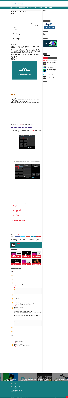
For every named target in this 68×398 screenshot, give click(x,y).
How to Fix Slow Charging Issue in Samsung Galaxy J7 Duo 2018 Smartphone (37, 256)
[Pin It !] (38, 236)
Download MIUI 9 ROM (15, 387)
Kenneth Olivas (16, 294)
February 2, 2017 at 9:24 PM (20, 282)
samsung (18, 234)
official (15, 234)
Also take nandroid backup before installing (29, 103)
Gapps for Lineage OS (29, 7)
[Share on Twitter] (23, 236)
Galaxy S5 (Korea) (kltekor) (17, 212)
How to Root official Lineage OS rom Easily (18, 220)
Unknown (15, 307)
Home (12, 0)
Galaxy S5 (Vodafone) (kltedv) (17, 210)
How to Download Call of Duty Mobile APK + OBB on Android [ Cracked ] (51, 77)
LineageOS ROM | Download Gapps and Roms (16, 397)
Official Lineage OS (40, 7)
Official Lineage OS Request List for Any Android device (51, 73)
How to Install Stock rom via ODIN (16, 386)
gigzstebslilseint (16, 298)
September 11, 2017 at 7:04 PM (20, 344)
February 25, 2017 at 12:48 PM (19, 302)
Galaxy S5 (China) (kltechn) (17, 206)
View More (54, 60)
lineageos (13, 234)
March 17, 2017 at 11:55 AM (20, 307)
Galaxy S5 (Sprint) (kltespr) (17, 214)
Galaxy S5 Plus (15, 42)
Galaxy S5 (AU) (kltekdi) (16, 211)
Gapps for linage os (32, 130)
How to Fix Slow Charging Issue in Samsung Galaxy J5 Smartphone (15, 256)
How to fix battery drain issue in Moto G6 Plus (16, 264)
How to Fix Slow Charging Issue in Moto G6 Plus (25, 264)
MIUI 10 (46, 7)
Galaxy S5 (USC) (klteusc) (16, 215)
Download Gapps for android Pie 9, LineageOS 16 (18, 390)
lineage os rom (21, 124)
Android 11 (50, 7)
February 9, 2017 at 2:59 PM (21, 294)
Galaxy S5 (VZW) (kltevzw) (17, 216)
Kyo (14, 278)
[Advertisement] (26, 18)
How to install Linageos (22, 7)
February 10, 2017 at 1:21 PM (22, 298)
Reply (15, 285)
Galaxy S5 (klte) (15, 205)
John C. (15, 302)
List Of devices (15, 7)
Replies (15, 287)
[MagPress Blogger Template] (17, 4)
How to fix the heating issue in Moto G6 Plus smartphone (36, 264)
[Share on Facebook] (17, 236)
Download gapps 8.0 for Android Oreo (16, 389)
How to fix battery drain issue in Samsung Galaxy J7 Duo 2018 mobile (26, 256)
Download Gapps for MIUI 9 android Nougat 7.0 (17, 388)
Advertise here (14, 391)
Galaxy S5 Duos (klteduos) (17, 209)
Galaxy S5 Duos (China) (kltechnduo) (18, 207)
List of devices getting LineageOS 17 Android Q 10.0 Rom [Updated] (51, 70)
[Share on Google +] (28, 236)
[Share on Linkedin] (33, 236)
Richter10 (15, 282)
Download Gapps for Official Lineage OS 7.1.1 (19, 201)
